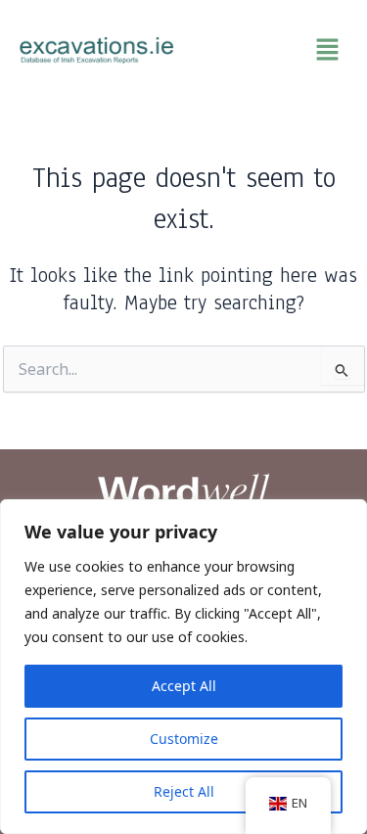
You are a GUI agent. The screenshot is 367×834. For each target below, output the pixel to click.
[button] (271, 49)
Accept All (184, 685)
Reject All (184, 791)
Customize (184, 738)
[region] (183, 666)
